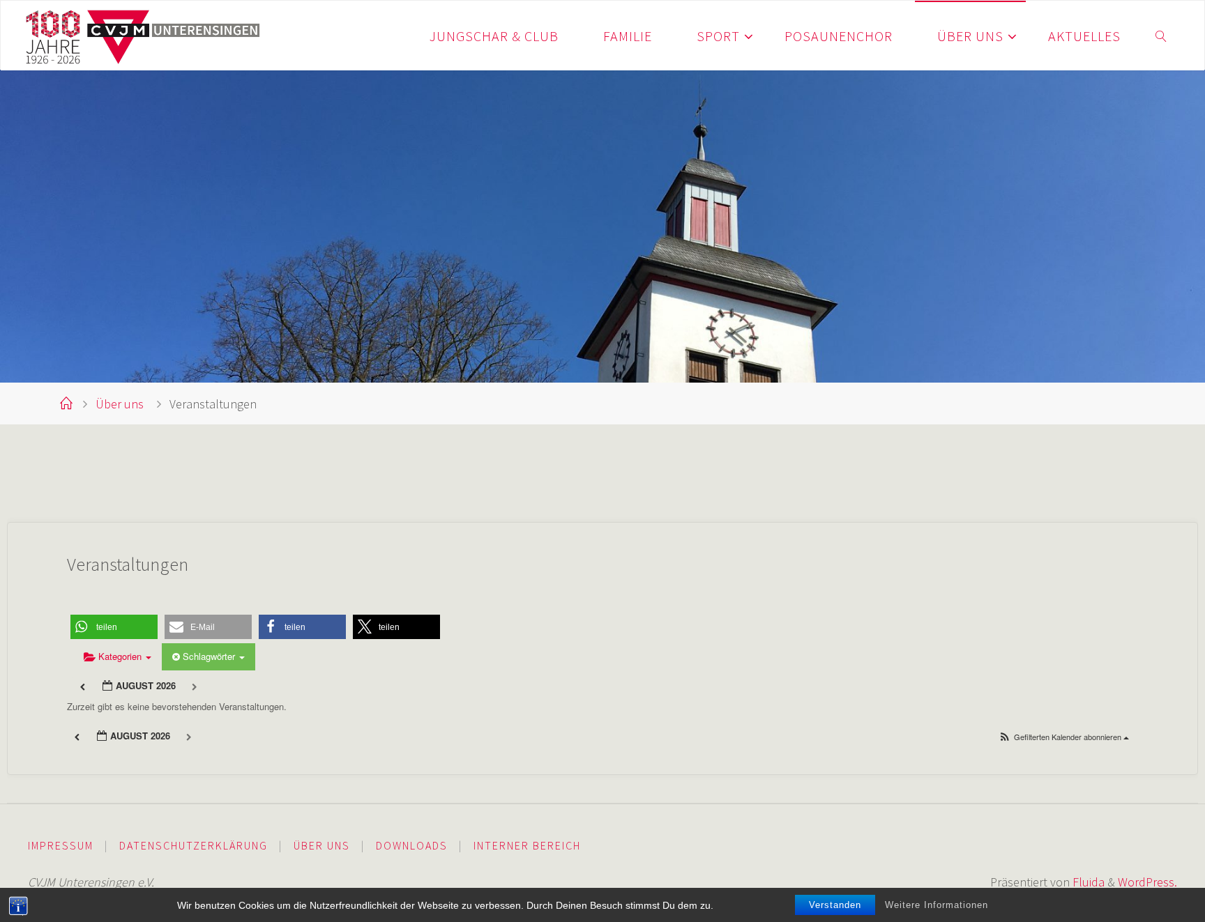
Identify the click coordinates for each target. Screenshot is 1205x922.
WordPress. (1147, 882)
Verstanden (835, 905)
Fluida (1087, 882)
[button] (114, 627)
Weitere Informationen (936, 905)
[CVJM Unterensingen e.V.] (143, 35)
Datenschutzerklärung (193, 845)
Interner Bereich (527, 845)
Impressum (60, 845)
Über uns (120, 404)
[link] (1161, 35)
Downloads (412, 845)
